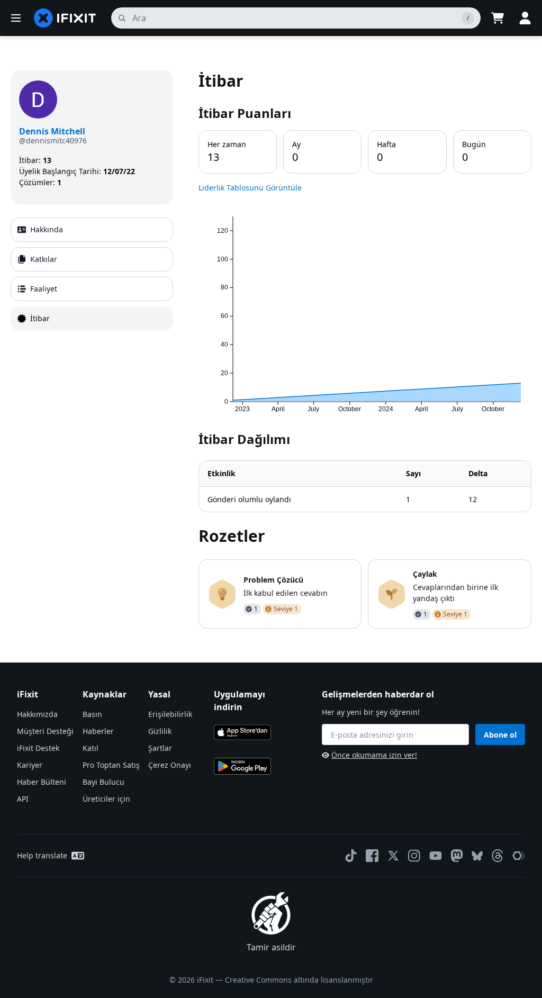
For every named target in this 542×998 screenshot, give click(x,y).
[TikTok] (351, 855)
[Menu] (15, 18)
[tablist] (92, 274)
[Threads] (497, 855)
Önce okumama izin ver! (374, 755)
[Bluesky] (477, 855)
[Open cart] (497, 18)
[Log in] (525, 18)
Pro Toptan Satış (111, 765)
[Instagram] (414, 855)
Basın (92, 714)
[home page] (65, 18)
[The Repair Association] (518, 855)
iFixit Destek (38, 748)
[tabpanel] (364, 349)
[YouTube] (435, 855)
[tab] (92, 229)
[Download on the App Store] (242, 732)
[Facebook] (372, 855)
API (23, 799)
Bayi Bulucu (103, 782)
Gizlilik (159, 731)
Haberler (98, 731)
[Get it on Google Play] (242, 766)
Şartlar (160, 748)
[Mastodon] (456, 855)
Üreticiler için (106, 799)
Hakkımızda (37, 714)
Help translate (42, 855)
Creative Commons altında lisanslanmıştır (299, 980)
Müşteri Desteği (45, 731)
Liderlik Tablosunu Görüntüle (250, 188)
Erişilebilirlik (170, 714)
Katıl (90, 748)
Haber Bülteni (41, 782)
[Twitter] (393, 855)
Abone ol (500, 735)
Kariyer (29, 765)
